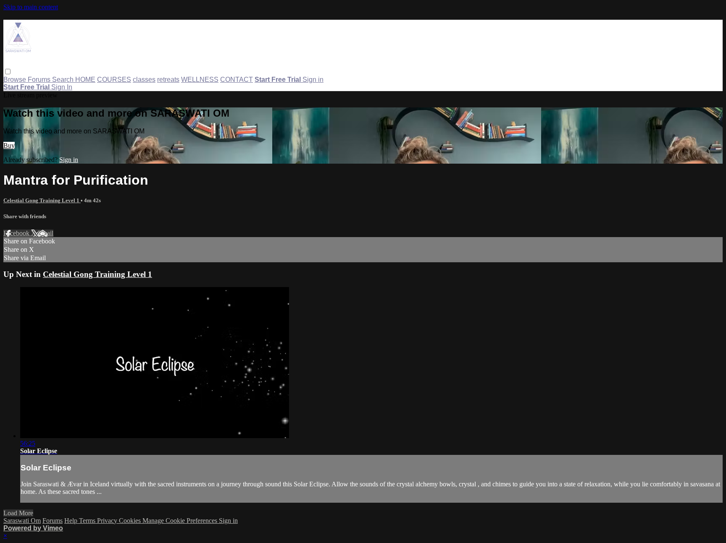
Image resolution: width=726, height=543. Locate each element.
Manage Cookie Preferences (180, 520)
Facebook (17, 233)
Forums (40, 79)
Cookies (130, 520)
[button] (8, 71)
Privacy (108, 520)
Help (71, 520)
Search (63, 79)
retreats (168, 79)
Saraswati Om (22, 520)
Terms (88, 520)
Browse (15, 79)
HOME (85, 79)
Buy (9, 145)
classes (144, 79)
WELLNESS (199, 79)
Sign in (313, 79)
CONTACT (236, 79)
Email (45, 233)
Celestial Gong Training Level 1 (42, 200)
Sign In (61, 87)
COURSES (114, 79)
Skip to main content (30, 6)
